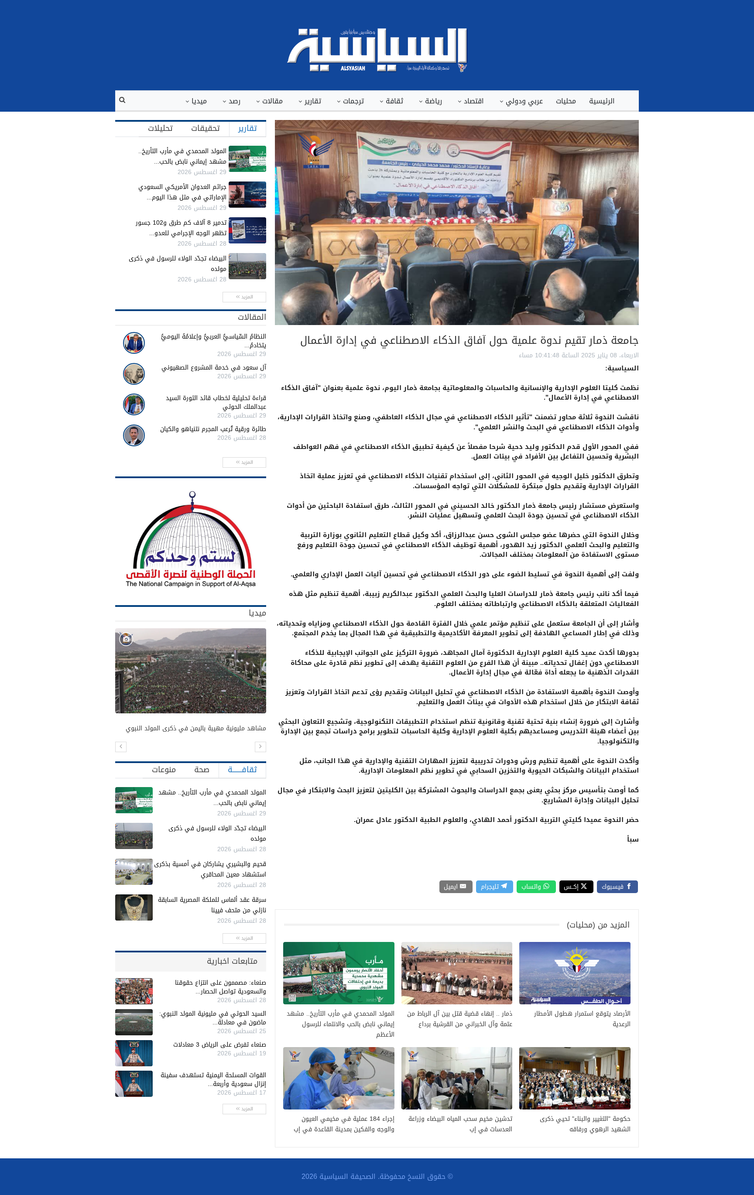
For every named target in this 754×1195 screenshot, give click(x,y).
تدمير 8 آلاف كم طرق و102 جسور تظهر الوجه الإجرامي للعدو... (181, 228)
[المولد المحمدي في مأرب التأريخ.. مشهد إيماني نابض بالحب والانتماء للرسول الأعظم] (247, 159)
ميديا (199, 101)
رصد (234, 101)
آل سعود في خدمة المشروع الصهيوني (213, 367)
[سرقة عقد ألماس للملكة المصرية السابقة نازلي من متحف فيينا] (134, 907)
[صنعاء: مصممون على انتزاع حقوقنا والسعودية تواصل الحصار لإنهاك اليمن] (134, 991)
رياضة (433, 101)
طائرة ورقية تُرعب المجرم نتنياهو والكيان (213, 429)
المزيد (246, 296)
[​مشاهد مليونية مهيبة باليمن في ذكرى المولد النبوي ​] (190, 670)
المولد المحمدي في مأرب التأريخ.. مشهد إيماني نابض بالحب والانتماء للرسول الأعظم (340, 1024)
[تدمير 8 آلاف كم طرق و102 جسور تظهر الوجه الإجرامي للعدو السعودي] (247, 230)
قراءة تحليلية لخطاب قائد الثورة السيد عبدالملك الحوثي (216, 402)
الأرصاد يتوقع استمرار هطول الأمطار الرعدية (582, 1019)
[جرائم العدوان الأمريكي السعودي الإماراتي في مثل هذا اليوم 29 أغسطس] (247, 194)
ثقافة (394, 101)
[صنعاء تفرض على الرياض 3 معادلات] (134, 1053)
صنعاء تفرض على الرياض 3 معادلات (219, 1045)
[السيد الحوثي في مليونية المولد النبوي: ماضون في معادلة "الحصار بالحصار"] (134, 1022)
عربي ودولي (524, 101)
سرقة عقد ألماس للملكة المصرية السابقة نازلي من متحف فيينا (212, 905)
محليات (566, 101)
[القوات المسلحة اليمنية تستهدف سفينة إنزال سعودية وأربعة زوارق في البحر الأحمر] (134, 1084)
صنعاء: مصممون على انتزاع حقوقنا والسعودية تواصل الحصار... (220, 987)
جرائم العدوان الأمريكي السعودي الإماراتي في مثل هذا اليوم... (182, 192)
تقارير (313, 101)
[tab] (247, 128)
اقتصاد (474, 101)
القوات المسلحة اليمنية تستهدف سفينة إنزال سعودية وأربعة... (213, 1079)
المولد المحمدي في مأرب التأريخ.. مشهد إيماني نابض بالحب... (182, 156)
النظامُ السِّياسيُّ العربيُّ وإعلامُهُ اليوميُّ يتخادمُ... (213, 341)
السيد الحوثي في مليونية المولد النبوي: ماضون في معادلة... (212, 1018)
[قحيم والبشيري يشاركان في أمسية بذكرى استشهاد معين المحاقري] (134, 872)
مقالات (272, 101)
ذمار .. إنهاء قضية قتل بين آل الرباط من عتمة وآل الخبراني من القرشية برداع (459, 1019)
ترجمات (353, 101)
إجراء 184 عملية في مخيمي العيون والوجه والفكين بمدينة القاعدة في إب (344, 1124)
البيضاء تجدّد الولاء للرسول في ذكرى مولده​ (177, 264)
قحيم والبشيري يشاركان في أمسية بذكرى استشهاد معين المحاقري (210, 869)
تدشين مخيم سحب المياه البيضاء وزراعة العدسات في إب (460, 1124)
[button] (121, 747)
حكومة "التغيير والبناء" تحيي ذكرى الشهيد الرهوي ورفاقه (585, 1124)
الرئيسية (602, 101)
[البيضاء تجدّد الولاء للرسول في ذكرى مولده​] (247, 266)
